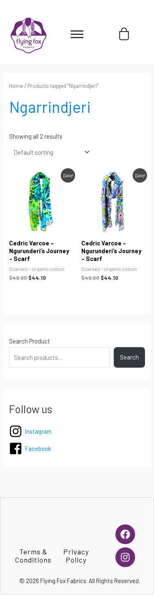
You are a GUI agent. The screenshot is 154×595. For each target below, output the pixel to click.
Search (129, 357)
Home (16, 85)
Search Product (29, 341)
